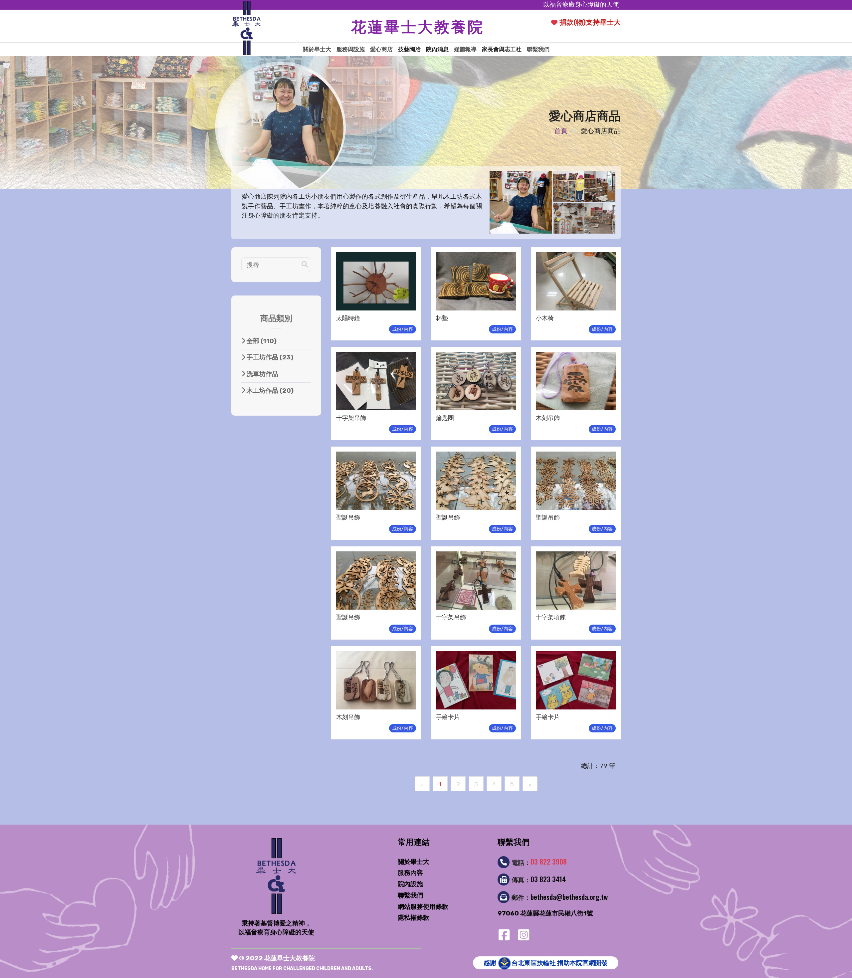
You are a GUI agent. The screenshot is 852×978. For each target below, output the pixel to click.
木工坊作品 (269, 390)
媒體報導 (465, 49)
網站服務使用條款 (423, 906)
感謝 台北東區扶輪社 (546, 963)
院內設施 (410, 884)
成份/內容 (402, 329)
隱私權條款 (413, 917)
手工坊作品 (269, 357)
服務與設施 (350, 49)
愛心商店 (381, 49)
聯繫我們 (538, 49)
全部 (261, 341)
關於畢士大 (317, 49)
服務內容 (410, 873)
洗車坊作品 (261, 374)
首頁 (560, 131)
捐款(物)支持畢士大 (590, 22)
